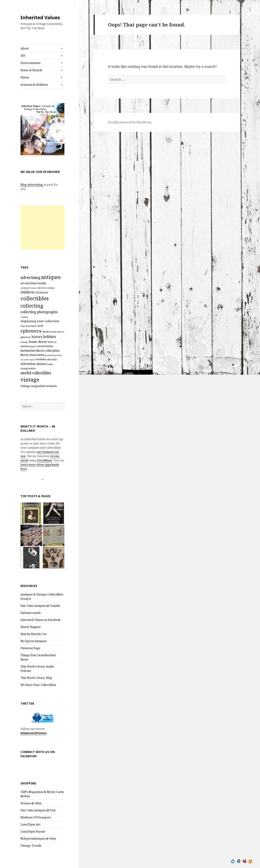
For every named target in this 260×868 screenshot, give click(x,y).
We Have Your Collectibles (38, 685)
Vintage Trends (31, 846)
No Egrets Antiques (34, 641)
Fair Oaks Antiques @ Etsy (38, 810)
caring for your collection (33, 288)
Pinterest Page (30, 648)
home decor (38, 341)
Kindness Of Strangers (36, 817)
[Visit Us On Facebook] (239, 861)
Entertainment (31, 63)
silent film (52, 359)
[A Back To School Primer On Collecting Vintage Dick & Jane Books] (53, 535)
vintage (30, 379)
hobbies (49, 336)
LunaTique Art (30, 824)
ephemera (31, 331)
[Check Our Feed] (250, 861)
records (24, 359)
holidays (24, 342)
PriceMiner (44, 460)
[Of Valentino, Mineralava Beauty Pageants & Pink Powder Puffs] (31, 557)
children (27, 292)
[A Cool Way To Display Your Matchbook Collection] (31, 535)
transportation (28, 368)
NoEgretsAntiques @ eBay (38, 838)
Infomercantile (31, 613)
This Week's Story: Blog (36, 678)
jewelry (25, 346)
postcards (49, 355)
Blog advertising (32, 185)
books (41, 283)
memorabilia (45, 346)
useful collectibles (36, 372)
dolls (40, 325)
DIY (23, 56)
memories (28, 350)
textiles (50, 364)
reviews (41, 359)
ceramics (51, 288)
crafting (24, 317)
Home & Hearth (31, 70)
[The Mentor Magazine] (31, 513)
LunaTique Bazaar (33, 831)
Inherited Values (40, 17)
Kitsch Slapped (31, 627)
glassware (26, 337)
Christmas (41, 292)
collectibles (35, 298)
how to (52, 342)
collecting (32, 305)
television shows (33, 364)
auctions (31, 283)
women (51, 386)
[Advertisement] (43, 228)
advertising (31, 277)
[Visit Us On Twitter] (233, 861)
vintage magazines (33, 386)
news (40, 355)
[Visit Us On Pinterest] (244, 861)
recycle (32, 359)
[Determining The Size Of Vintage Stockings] (53, 513)
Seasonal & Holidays (34, 85)
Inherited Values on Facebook (40, 620)
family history (57, 331)
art (23, 283)
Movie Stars (28, 355)
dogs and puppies (29, 325)
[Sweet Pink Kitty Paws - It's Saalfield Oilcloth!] (53, 557)
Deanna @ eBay (31, 803)
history (37, 337)
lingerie (33, 346)
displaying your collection (40, 321)
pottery (58, 355)
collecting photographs (39, 311)
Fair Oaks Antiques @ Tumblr (40, 606)
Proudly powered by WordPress (129, 122)
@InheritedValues (34, 733)
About (25, 48)
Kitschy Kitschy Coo (34, 634)
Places (25, 77)
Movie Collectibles (48, 351)
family (45, 331)
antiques (51, 277)
